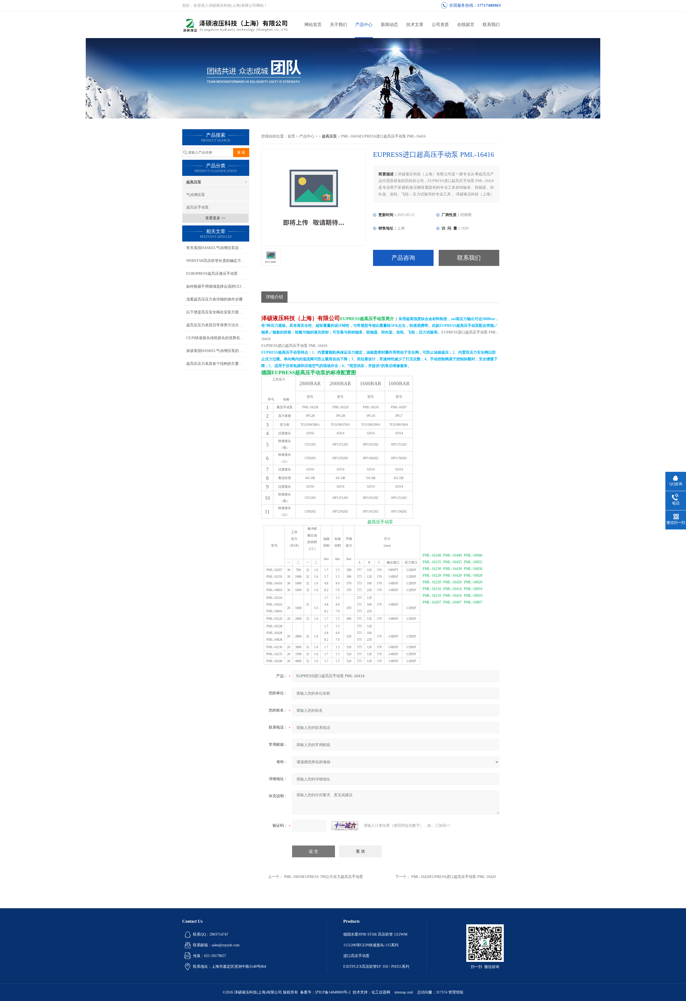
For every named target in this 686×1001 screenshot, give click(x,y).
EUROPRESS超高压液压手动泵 (212, 274)
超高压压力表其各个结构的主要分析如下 (217, 364)
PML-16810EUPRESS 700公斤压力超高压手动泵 (323, 877)
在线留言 (465, 24)
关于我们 (338, 24)
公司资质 (440, 24)
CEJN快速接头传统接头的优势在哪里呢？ (217, 338)
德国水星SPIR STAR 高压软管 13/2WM (375, 934)
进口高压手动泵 (356, 956)
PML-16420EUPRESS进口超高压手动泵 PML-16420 (453, 877)
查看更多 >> (215, 218)
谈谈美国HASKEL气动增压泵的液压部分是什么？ (217, 351)
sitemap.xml (403, 992)
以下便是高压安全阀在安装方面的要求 (217, 312)
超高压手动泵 (197, 207)
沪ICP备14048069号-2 (333, 992)
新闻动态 (389, 24)
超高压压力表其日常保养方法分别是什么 (217, 325)
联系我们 (491, 24)
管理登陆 (455, 992)
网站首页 (313, 24)
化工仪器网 (380, 992)
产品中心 (363, 24)
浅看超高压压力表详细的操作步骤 (214, 299)
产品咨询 (403, 257)
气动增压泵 (195, 195)
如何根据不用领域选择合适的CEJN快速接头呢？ (217, 286)
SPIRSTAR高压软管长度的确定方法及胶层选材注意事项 (217, 261)
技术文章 (414, 24)
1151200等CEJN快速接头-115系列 (370, 945)
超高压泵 (193, 182)
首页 (291, 136)
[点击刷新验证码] (344, 825)
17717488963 (489, 5)
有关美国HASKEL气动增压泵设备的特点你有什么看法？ (217, 248)
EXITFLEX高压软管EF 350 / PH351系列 (376, 967)
